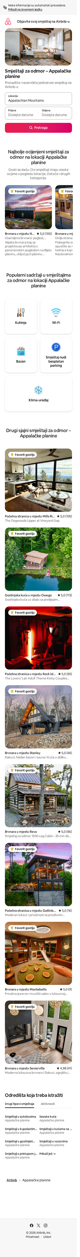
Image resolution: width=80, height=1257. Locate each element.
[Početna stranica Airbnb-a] (8, 21)
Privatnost (32, 1237)
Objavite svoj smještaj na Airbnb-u (43, 21)
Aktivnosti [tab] (48, 1104)
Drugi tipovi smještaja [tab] (19, 1104)
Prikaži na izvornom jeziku (25, 9)
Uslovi (47, 1237)
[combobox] (38, 100)
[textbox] (21, 115)
